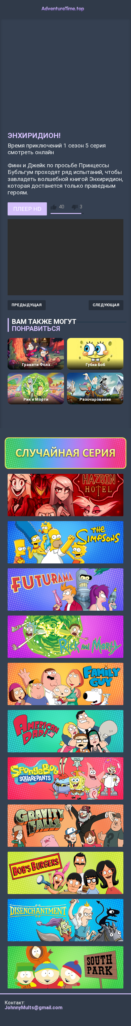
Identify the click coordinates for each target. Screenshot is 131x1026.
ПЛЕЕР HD (27, 208)
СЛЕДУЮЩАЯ (106, 305)
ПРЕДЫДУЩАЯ (27, 305)
